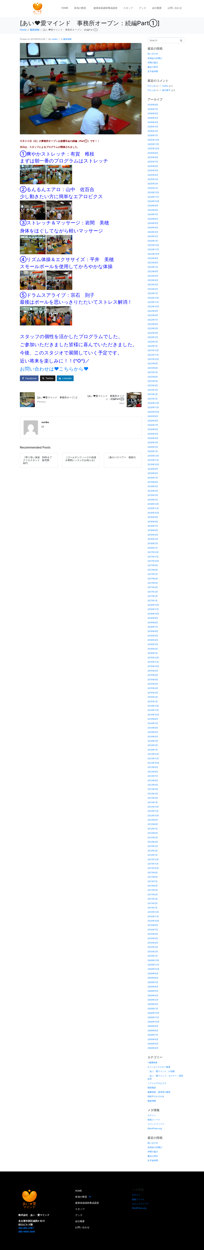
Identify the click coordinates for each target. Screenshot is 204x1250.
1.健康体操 (152, 1062)
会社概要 (157, 8)
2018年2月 (153, 543)
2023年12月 (153, 245)
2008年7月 (153, 1035)
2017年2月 (153, 596)
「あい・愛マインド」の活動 (161, 1071)
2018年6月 (153, 530)
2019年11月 (153, 460)
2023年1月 (153, 293)
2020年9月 (153, 416)
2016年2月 (153, 648)
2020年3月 (153, 442)
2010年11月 (153, 916)
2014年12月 (153, 705)
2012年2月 (153, 850)
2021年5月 (153, 381)
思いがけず (153, 53)
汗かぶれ (152, 85)
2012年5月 (153, 837)
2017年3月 (153, 591)
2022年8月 (153, 315)
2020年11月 (153, 407)
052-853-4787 (26, 1228)
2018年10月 (153, 512)
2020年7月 (153, 425)
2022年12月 (153, 297)
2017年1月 (153, 600)
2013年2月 (153, 798)
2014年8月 (153, 719)
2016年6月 (153, 631)
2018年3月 (153, 539)
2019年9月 (153, 469)
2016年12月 (153, 605)
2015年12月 (153, 657)
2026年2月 (153, 131)
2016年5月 (153, 635)
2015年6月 (153, 679)
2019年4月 (153, 491)
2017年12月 (153, 552)
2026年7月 (153, 109)
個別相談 (152, 1087)
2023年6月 (153, 271)
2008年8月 (153, 1030)
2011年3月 (153, 899)
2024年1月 (153, 240)
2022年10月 (153, 306)
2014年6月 (153, 727)
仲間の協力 (153, 62)
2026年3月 (153, 126)
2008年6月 (153, 1039)
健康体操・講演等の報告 (159, 1092)
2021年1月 (153, 398)
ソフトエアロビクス (157, 1083)
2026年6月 (153, 113)
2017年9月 (153, 565)
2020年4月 (153, 438)
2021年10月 (153, 359)
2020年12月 (153, 403)
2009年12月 (153, 960)
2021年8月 (153, 368)
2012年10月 (153, 815)
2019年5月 (153, 486)
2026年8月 (153, 104)
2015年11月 (153, 662)
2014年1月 (153, 749)
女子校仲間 (153, 71)
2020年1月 (153, 451)
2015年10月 (153, 666)
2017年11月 (153, 556)
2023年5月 (153, 276)
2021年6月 (153, 376)
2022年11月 (153, 302)
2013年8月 (153, 771)
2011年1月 (152, 907)
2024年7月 (153, 214)
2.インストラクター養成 (159, 1067)
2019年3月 (153, 495)
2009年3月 (153, 999)
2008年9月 (153, 1026)
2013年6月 (153, 780)
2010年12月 (153, 912)
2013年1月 (153, 802)
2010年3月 (153, 947)
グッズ (142, 8)
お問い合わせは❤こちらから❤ (54, 369)
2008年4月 (153, 1048)
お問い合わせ (175, 8)
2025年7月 (153, 161)
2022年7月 (153, 319)
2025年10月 (153, 148)
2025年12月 (153, 140)
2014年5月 (153, 732)
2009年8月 (153, 978)
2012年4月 (153, 841)
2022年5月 (153, 328)
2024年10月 (153, 201)
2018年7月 (153, 526)
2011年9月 (153, 872)
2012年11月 (153, 811)
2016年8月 (153, 622)
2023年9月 (153, 258)
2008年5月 (153, 1043)
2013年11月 (153, 758)
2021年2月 (153, 394)
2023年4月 (153, 280)
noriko (55, 39)
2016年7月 (153, 627)
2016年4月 (153, 640)
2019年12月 (153, 455)
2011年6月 (153, 885)
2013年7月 (153, 776)
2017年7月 (153, 574)
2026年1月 (153, 135)
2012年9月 (153, 820)
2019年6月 (153, 482)
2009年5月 (153, 991)
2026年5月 (153, 118)
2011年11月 (153, 863)
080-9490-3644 (26, 1231)
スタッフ (128, 8)
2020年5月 (153, 433)
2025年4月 (153, 175)
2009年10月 (153, 969)
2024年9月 (153, 205)
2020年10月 (153, 412)
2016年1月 (153, 653)
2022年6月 (153, 324)
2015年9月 (153, 670)
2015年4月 (153, 688)
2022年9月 (153, 311)
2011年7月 (153, 881)
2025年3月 (153, 179)
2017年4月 (153, 587)
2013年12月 (153, 754)
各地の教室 (80, 8)
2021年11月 (153, 355)
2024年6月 (153, 219)
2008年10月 (153, 1021)
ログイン (152, 1115)
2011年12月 (153, 859)
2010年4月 (153, 942)
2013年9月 (153, 767)
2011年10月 (153, 868)
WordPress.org (155, 1128)
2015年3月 (153, 692)
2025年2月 (153, 183)
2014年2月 (153, 745)
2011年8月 (153, 877)
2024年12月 (153, 192)
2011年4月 (153, 894)
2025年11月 (153, 144)
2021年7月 (153, 372)
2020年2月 (153, 447)
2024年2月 (153, 236)
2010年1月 (153, 956)
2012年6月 (153, 833)
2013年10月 (153, 763)
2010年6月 (153, 934)
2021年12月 (153, 350)
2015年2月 (153, 697)
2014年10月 (153, 714)
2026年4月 (153, 122)
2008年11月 (153, 1017)
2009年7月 (153, 982)
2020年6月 (153, 429)
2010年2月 (153, 951)
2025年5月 (153, 170)
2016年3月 (153, 644)
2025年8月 (153, 157)
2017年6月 (153, 578)
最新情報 (67, 39)
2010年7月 (153, 929)
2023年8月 (153, 262)
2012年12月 (153, 806)
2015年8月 (153, 675)
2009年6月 (153, 986)
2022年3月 (153, 337)
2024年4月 (153, 227)
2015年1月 (153, 701)
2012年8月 (153, 824)
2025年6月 (153, 166)
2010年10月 (153, 920)
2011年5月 (153, 890)
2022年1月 (153, 346)
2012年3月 (153, 846)
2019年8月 (153, 473)
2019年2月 (153, 499)
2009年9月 (153, 973)
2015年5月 (153, 684)
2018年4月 (153, 534)
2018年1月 (153, 548)
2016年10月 (153, 613)
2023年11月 (153, 249)
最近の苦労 (153, 67)
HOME (64, 8)
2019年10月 (153, 464)
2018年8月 (153, 521)
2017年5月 (153, 583)
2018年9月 (153, 517)
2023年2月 (153, 289)
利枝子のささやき (156, 1096)
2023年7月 (153, 267)
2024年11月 (153, 197)
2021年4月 (153, 385)
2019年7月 (153, 477)
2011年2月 (153, 903)
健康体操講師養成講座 (105, 8)
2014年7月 (153, 723)
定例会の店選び (155, 58)
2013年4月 (153, 789)
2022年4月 (153, 333)
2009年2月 (153, 1004)
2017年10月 (153, 561)
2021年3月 (153, 390)
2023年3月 (153, 284)
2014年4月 (153, 736)
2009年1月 (153, 1008)
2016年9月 (153, 618)
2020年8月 (153, 420)
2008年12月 (153, 1013)
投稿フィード (154, 1119)
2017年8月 (153, 569)
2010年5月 (153, 938)
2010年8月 (153, 925)
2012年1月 (153, 855)
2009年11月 (153, 964)
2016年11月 (153, 609)
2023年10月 (153, 254)
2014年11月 (153, 710)
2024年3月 (153, 232)
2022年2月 (153, 341)
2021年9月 (153, 363)
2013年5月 (153, 784)
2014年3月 (153, 741)
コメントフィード (156, 1124)
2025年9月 (153, 153)
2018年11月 (153, 508)
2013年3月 (153, 793)
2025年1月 (153, 188)
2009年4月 (153, 995)
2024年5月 (153, 223)
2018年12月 (153, 504)
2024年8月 (153, 210)
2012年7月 (153, 828)
